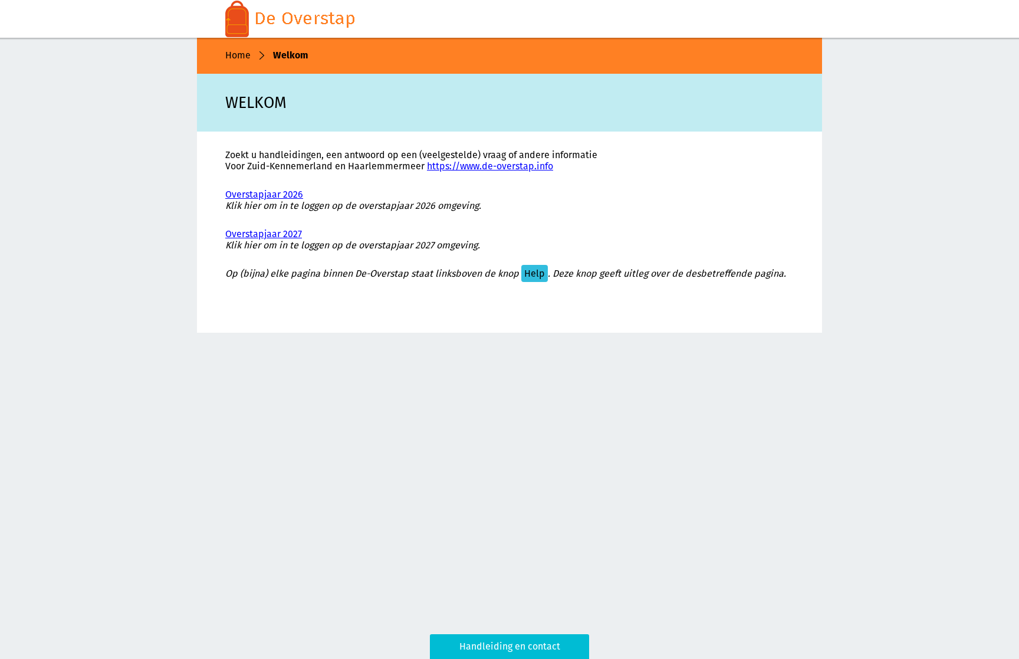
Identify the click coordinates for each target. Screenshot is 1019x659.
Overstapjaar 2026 (264, 194)
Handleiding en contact (509, 646)
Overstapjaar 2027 (263, 234)
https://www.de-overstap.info (490, 166)
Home (238, 55)
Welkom (290, 55)
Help (534, 273)
